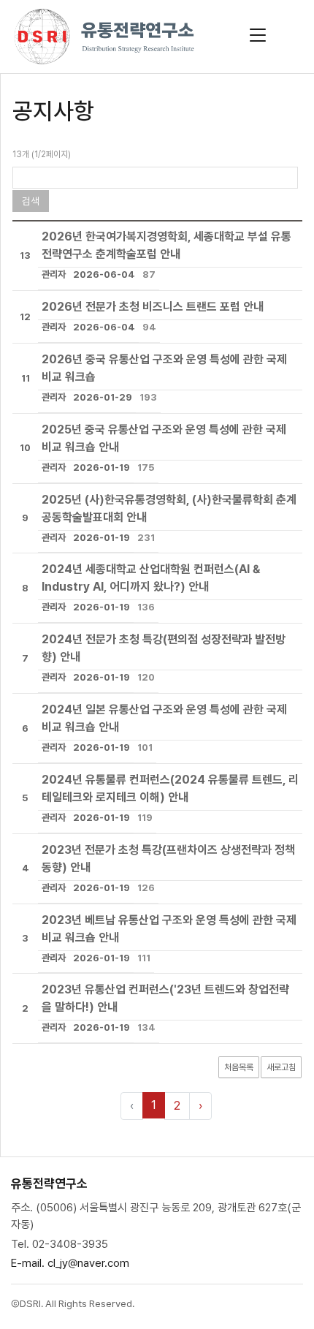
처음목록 (238, 1067)
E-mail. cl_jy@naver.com (70, 1263)
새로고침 (281, 1067)
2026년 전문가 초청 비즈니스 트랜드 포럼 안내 (153, 307)
